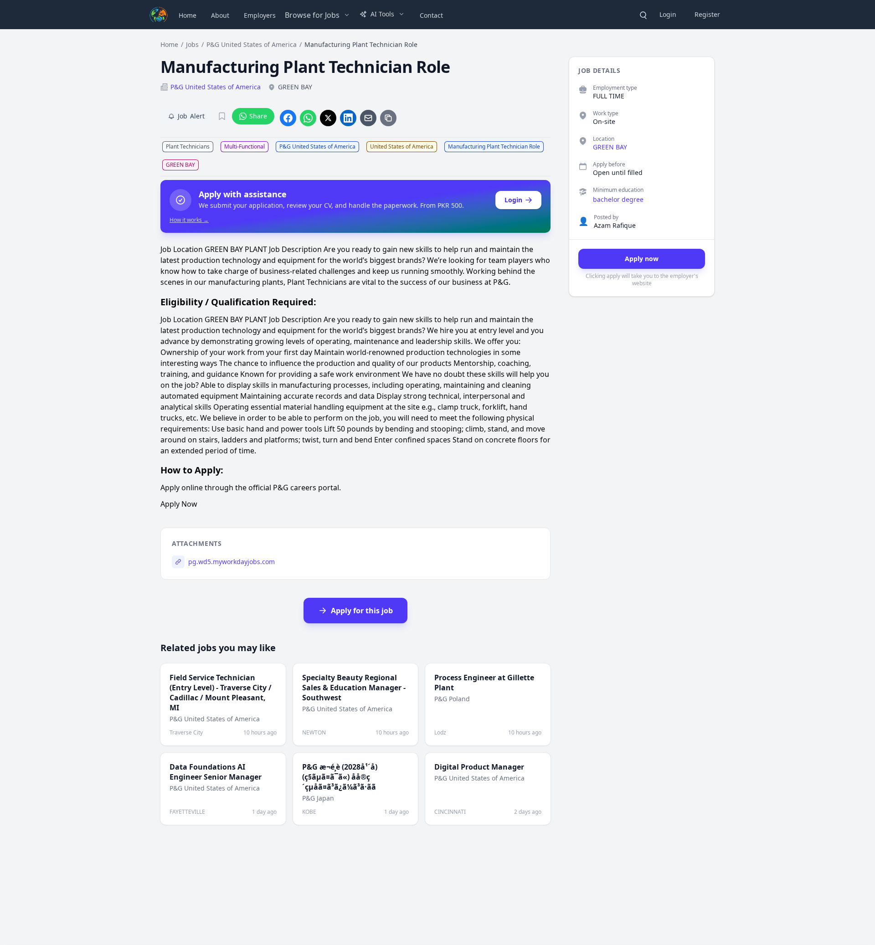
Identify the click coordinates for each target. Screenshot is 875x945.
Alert (191, 116)
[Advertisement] (637, 444)
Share (258, 116)
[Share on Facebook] (288, 118)
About (220, 15)
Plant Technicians (188, 146)
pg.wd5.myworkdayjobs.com (231, 561)
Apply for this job (362, 611)
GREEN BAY (180, 165)
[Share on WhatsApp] (308, 118)
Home (187, 15)
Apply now (642, 258)
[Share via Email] (368, 118)
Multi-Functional (244, 146)
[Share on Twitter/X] (328, 118)
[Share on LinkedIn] (348, 118)
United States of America (401, 146)
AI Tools (382, 14)
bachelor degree (618, 199)
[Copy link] (388, 118)
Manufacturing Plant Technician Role (494, 146)
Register (707, 14)
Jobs (192, 44)
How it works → (189, 220)
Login (667, 14)
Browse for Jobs (312, 15)
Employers (260, 15)
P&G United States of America (251, 44)
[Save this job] (221, 116)
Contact (431, 15)
